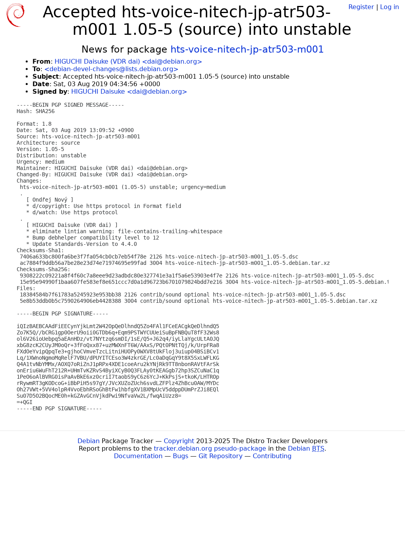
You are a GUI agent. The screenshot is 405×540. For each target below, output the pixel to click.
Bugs (180, 456)
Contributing (272, 456)
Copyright (179, 441)
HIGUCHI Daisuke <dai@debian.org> (129, 91)
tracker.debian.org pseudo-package (210, 448)
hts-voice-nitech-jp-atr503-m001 (247, 49)
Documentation (138, 456)
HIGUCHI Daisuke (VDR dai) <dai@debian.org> (128, 61)
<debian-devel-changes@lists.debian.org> (111, 69)
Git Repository (220, 456)
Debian (89, 441)
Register (361, 7)
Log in (389, 7)
